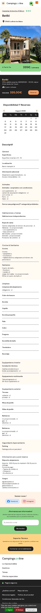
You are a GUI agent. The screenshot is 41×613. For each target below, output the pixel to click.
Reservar (33, 93)
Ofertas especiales (10, 576)
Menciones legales (8, 595)
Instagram (30, 501)
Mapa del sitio (23, 591)
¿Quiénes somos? (8, 591)
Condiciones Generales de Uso (13, 599)
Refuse (20, 610)
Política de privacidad (26, 595)
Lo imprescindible (9, 564)
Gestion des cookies (9, 603)
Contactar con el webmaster (20, 549)
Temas (5, 572)
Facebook (14, 501)
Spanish (37, 3)
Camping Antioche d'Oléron (13, 11)
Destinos (6, 568)
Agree (9, 610)
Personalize (31, 610)
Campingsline (15, 3)
